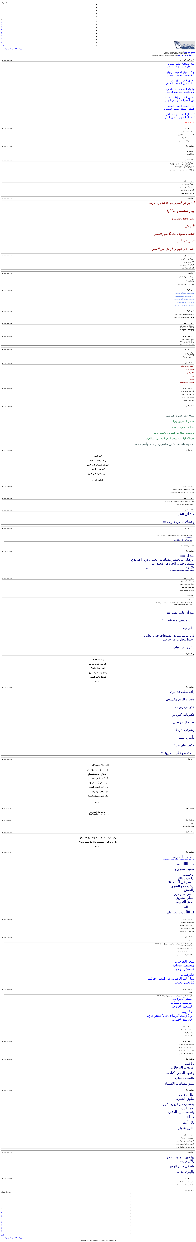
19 (1, 33)
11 (1, 21)
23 (1, 39)
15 (1, 27)
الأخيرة (2, 45)
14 (1, 25)
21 (1, 36)
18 (1, 32)
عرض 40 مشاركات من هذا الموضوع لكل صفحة (12, 48)
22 (1, 38)
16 (1, 29)
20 (1, 35)
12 (1, 22)
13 (1, 24)
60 (1, 42)
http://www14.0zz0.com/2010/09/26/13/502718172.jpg (178, 859)
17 (1, 30)
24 (1, 41)
